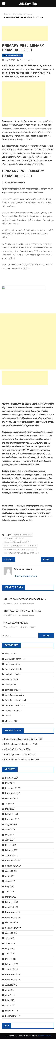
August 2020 (11, 871)
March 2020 (10, 897)
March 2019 (10, 959)
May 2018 (9, 1000)
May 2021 (9, 835)
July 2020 (9, 876)
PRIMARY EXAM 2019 (22, 535)
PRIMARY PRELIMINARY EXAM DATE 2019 (21, 553)
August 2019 (11, 933)
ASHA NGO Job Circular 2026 (17, 749)
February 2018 (11, 1011)
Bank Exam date (12, 664)
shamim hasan (26, 60)
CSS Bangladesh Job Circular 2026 (20, 754)
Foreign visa (10, 685)
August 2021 (11, 824)
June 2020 (10, 881)
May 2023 (9, 783)
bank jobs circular (13, 674)
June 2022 (10, 804)
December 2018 (12, 974)
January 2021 (11, 855)
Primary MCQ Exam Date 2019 (16, 542)
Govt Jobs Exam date (12, 55)
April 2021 (10, 840)
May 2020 (9, 886)
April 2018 (10, 1005)
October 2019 (11, 923)
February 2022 (11, 814)
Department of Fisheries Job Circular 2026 (23, 739)
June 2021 (10, 829)
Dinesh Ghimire (44, 1036)
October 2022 (11, 798)
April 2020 (10, 892)
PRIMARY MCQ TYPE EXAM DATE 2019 (20, 546)
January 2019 (11, 969)
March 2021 (10, 845)
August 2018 (11, 985)
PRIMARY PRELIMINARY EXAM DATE (19, 549)
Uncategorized (11, 721)
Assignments (11, 653)
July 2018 (9, 990)
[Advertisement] (25, 33)
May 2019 (9, 948)
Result (8, 716)
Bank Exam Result (13, 669)
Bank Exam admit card (15, 659)
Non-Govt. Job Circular (15, 705)
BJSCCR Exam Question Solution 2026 (21, 760)
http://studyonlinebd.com (25, 576)
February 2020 (11, 902)
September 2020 (13, 866)
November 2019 (12, 917)
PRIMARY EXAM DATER (14, 538)
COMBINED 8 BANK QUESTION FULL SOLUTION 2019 (48, 559)
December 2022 (12, 788)
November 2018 (12, 979)
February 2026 (11, 778)
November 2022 (12, 793)
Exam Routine (11, 679)
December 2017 (12, 1016)
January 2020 (11, 907)
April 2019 (10, 954)
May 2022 (9, 809)
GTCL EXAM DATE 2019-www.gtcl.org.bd (22, 611)
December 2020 (12, 860)
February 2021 (11, 850)
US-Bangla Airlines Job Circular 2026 (20, 744)
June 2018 (10, 995)
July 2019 (9, 938)
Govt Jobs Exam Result (15, 700)
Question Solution (13, 710)
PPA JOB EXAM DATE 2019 (16, 623)
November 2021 (12, 819)
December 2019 (12, 912)
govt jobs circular (12, 690)
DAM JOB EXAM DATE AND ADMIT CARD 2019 (25, 599)
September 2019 (13, 928)
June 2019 (10, 943)
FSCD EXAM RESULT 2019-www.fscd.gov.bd (10, 559)
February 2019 (11, 964)
